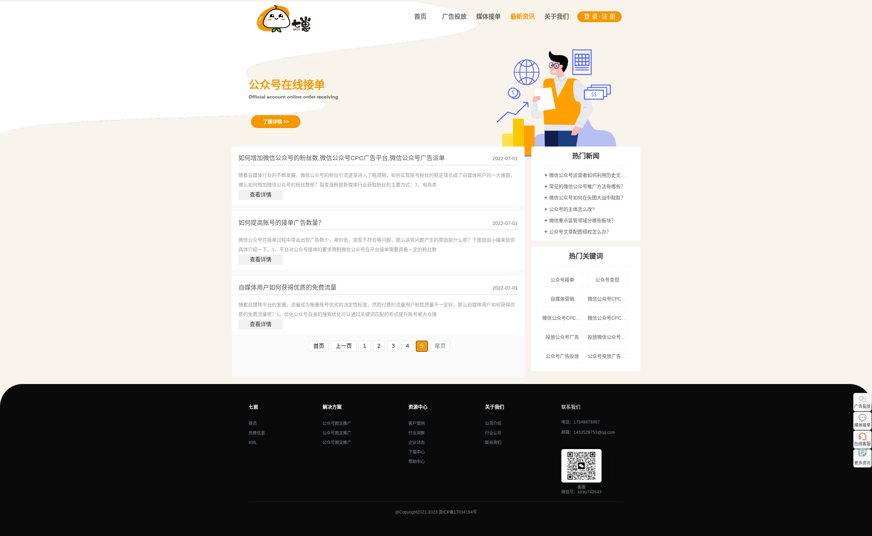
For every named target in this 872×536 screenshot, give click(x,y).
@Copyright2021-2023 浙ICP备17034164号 (436, 512)
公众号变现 (607, 279)
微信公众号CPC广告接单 (562, 318)
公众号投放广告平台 (607, 356)
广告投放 (454, 16)
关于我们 (556, 16)
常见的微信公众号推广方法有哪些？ (587, 186)
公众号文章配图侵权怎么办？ (580, 231)
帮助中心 (416, 461)
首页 (420, 16)
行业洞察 (416, 433)
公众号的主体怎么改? (572, 209)
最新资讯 (522, 16)
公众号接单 (562, 279)
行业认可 (493, 433)
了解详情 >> (276, 121)
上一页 (344, 346)
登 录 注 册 (600, 16)
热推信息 (257, 433)
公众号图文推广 (337, 423)
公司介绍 (493, 423)
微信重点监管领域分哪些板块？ (582, 220)
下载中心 (416, 452)
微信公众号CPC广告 (607, 299)
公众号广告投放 (562, 356)
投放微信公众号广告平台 (607, 337)
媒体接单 (488, 16)
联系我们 (493, 442)
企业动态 (416, 442)
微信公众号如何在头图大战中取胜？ (587, 197)
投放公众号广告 (562, 337)
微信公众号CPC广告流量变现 (607, 318)
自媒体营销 (562, 299)
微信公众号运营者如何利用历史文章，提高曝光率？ (588, 175)
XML (253, 442)
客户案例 (416, 423)
